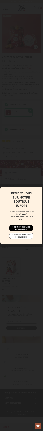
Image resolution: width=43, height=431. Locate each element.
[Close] (40, 189)
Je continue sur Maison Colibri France (21, 236)
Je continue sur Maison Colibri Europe (21, 228)
